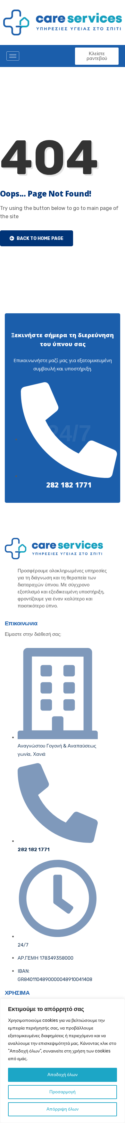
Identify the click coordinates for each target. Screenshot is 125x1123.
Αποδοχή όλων (62, 1074)
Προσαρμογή (62, 1092)
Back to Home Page (39, 238)
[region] (62, 1061)
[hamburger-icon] (12, 56)
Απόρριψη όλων (62, 1109)
